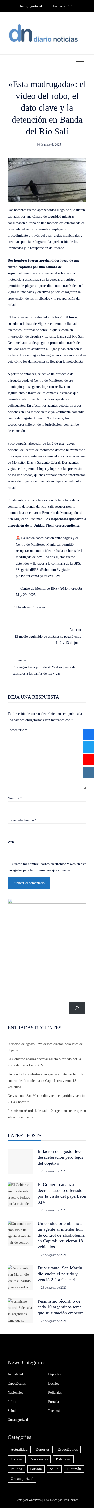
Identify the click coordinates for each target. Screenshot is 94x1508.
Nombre (15, 798)
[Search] (77, 1008)
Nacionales (15, 1392)
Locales (53, 1383)
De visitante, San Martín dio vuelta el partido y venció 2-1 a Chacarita (60, 1273)
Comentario (17, 730)
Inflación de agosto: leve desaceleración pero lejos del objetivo (60, 1157)
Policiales (38, 607)
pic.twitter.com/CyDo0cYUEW (38, 576)
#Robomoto (47, 570)
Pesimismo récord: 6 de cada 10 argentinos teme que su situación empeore (61, 1307)
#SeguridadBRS (27, 570)
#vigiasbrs (64, 570)
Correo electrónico (22, 820)
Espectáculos (17, 1383)
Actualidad (15, 1374)
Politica (13, 1402)
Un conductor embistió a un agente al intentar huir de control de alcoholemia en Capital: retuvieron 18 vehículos (45, 1080)
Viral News (50, 1500)
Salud (12, 1411)
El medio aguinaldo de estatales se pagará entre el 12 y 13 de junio (48, 636)
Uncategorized (18, 1420)
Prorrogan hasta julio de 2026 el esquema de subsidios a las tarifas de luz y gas (44, 666)
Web (11, 842)
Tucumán (54, 1411)
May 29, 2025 (26, 595)
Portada (53, 1402)
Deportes (54, 1374)
